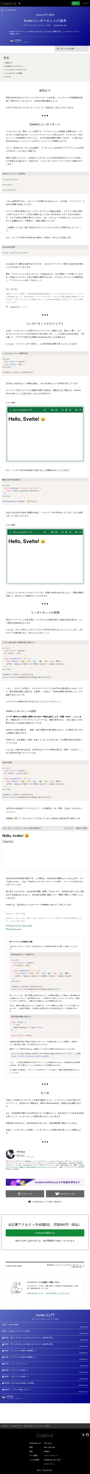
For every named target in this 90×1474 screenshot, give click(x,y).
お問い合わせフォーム (35, 1293)
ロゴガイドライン (49, 1464)
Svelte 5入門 (42, 15)
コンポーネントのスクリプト (16, 70)
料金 (31, 1451)
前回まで (9, 63)
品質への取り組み (49, 1447)
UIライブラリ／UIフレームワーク (34, 25)
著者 (31, 1447)
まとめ (8, 77)
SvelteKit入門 (15, 307)
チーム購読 (33, 1455)
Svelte (48, 25)
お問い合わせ (48, 1443)
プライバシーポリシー (51, 1455)
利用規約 (46, 1451)
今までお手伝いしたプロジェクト (58, 1293)
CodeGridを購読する (45, 1233)
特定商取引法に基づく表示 (52, 1460)
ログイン (86, 3)
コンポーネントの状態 (14, 73)
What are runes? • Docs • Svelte (20, 926)
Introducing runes (14, 929)
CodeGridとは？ (35, 1443)
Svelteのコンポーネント (14, 66)
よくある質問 (34, 1460)
